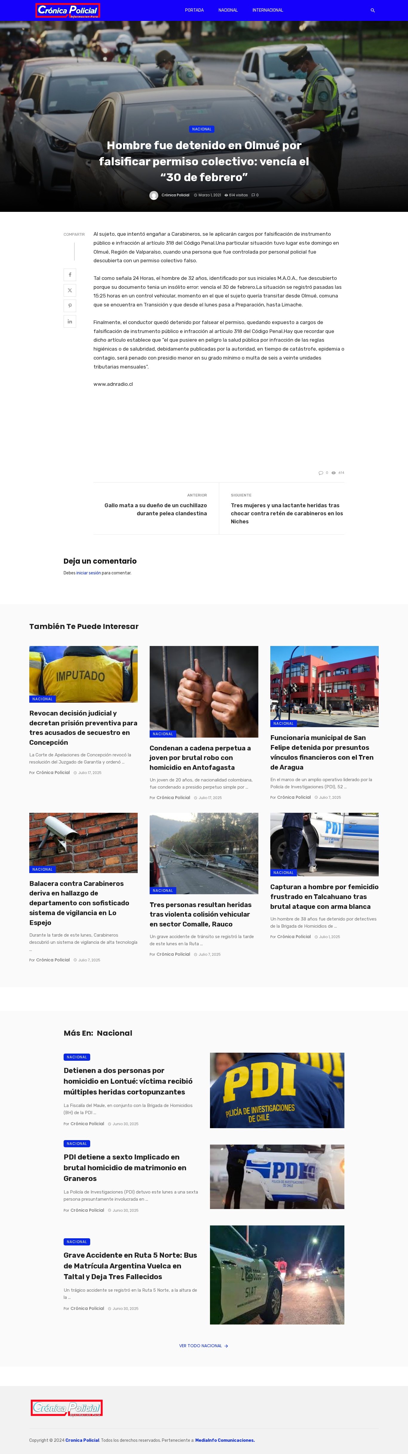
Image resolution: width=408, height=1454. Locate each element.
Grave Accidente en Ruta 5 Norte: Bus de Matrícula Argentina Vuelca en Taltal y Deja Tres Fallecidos (130, 1266)
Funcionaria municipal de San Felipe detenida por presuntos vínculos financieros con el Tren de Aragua (322, 752)
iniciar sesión (88, 573)
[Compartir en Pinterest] (70, 306)
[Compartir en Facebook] (70, 275)
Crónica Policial (175, 195)
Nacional (228, 10)
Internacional (268, 10)
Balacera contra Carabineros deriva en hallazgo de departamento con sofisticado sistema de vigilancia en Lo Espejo (79, 903)
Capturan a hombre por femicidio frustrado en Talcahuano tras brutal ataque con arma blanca (324, 896)
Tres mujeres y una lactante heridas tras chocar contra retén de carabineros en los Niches (287, 513)
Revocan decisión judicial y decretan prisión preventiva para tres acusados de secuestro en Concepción (83, 728)
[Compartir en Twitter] (70, 290)
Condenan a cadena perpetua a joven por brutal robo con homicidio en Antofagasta (200, 758)
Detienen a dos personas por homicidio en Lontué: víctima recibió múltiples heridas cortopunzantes (128, 1081)
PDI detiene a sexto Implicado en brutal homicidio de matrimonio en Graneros (125, 1168)
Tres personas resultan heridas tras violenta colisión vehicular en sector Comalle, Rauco (200, 914)
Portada (194, 10)
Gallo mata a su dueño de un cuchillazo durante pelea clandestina (156, 509)
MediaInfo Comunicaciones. (225, 1440)
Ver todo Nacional (200, 1346)
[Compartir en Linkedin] (70, 321)
